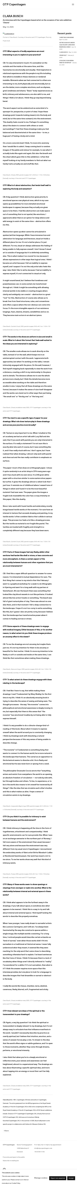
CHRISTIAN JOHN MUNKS (66, 37)
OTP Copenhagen (14, 4)
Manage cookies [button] (40, 1178)
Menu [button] (72, 4)
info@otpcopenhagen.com (43, 1148)
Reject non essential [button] (58, 1178)
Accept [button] (71, 1178)
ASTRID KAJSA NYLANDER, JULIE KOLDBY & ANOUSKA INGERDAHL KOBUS (67, 45)
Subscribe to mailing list (11, 1160)
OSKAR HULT (63, 55)
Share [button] (7, 1131)
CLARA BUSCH (63, 52)
